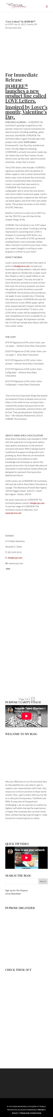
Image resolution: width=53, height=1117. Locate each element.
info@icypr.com (37, 503)
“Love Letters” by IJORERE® (20, 21)
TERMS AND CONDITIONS (30, 1113)
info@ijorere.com (21, 266)
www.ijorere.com (13, 513)
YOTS (10, 24)
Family (30, 24)
